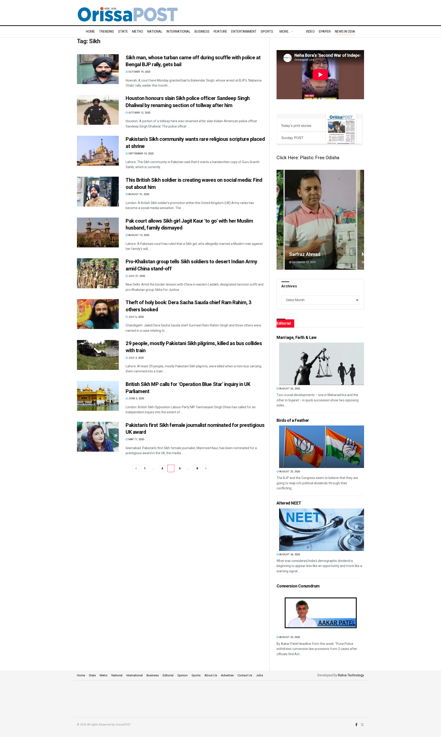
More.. (285, 31)
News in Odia (345, 31)
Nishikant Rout (304, 254)
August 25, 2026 (289, 471)
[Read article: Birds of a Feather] (321, 446)
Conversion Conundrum (298, 586)
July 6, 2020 (136, 316)
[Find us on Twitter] (362, 725)
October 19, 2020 (139, 71)
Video (310, 31)
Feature (220, 31)
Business (202, 31)
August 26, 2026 (289, 388)
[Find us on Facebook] (356, 725)
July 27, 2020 (136, 276)
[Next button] (360, 220)
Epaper (325, 31)
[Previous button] (280, 220)
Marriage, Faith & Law (296, 337)
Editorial (168, 675)
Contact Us (244, 675)
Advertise (227, 675)
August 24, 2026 (289, 554)
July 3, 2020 (136, 357)
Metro (137, 31)
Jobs (259, 675)
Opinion (182, 675)
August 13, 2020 (138, 235)
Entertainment (244, 31)
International (178, 31)
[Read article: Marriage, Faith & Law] (321, 364)
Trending (106, 31)
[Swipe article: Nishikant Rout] (320, 220)
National (154, 31)
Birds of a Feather (293, 420)
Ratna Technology (351, 675)
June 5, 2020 (136, 398)
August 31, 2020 (138, 194)
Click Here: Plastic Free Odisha (308, 157)
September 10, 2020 (140, 153)
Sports (267, 31)
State (123, 31)
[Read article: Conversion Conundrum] (321, 612)
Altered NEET (289, 503)
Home (90, 31)
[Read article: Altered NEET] (321, 529)
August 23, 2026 (289, 637)
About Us (210, 675)
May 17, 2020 (136, 439)
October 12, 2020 (139, 112)
